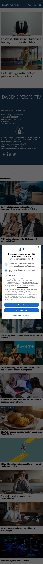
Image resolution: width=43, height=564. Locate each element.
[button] (21, 275)
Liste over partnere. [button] (22, 287)
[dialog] (21, 282)
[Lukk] (38, 247)
